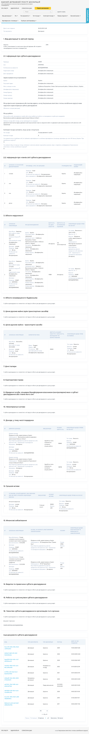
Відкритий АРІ (15, 8)
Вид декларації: (6, 16)
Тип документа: (24, 16)
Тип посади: (36, 16)
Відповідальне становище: (9, 20)
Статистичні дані (27, 8)
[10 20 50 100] (44, 710)
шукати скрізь (61, 11)
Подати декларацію (43, 8)
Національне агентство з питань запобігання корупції (73, 730)
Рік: (16, 16)
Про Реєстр (4, 8)
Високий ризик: (75, 16)
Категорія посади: (48, 16)
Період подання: (62, 16)
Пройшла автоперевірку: (28, 20)
